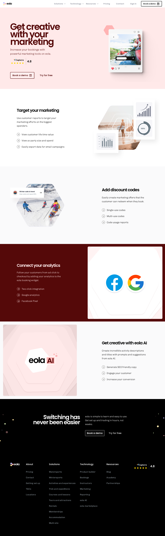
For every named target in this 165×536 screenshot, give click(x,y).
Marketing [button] (85, 489)
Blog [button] (108, 472)
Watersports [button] (55, 472)
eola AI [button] (83, 500)
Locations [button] (31, 494)
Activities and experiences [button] (62, 483)
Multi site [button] (53, 523)
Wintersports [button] (55, 477)
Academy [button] (111, 477)
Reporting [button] (85, 494)
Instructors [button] (86, 483)
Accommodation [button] (57, 517)
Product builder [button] (88, 472)
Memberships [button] (56, 511)
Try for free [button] (115, 433)
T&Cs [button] (28, 489)
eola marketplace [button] (88, 506)
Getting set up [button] (33, 483)
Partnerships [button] (113, 483)
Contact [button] (120, 3)
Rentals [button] (53, 506)
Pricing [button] (106, 3)
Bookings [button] (84, 477)
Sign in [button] (133, 3)
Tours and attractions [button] (60, 500)
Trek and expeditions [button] (59, 489)
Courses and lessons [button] (59, 494)
